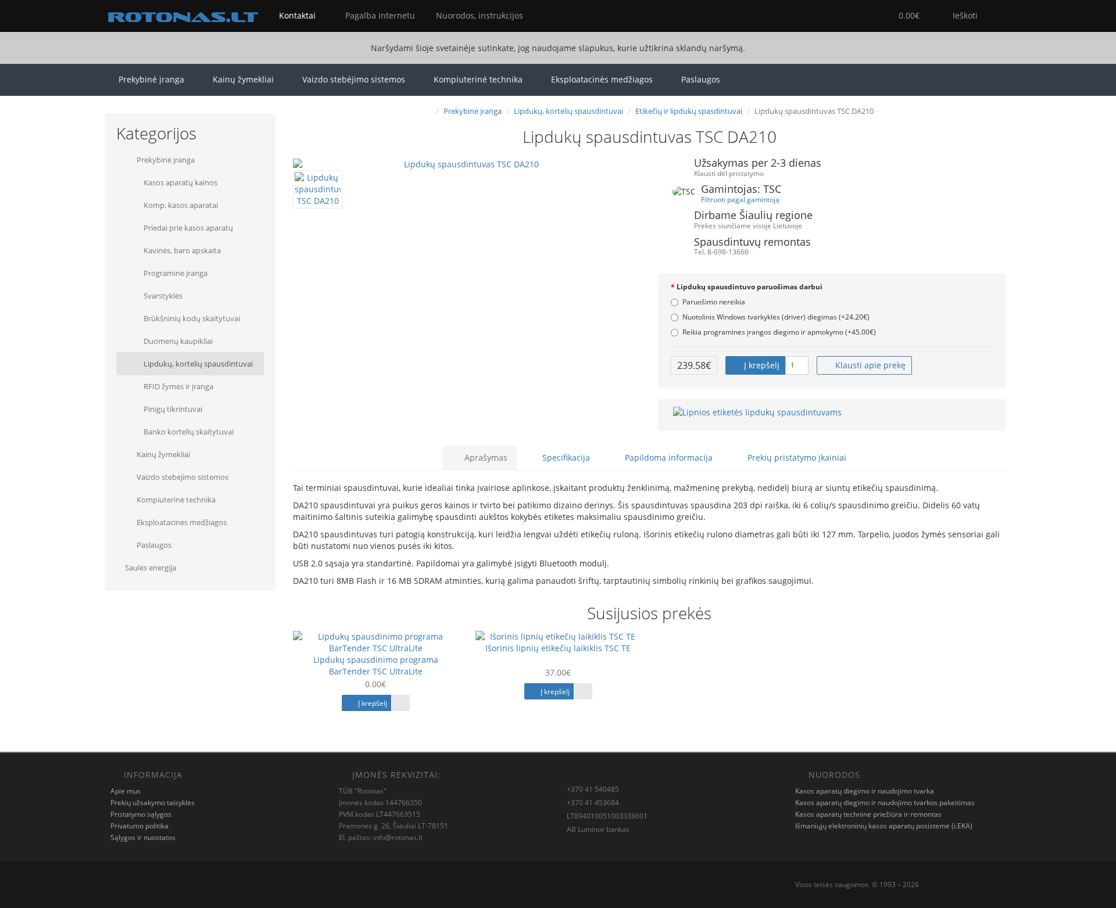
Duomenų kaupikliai (177, 341)
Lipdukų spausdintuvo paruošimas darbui (749, 287)
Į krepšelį (760, 365)
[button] (901, 16)
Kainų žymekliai (243, 79)
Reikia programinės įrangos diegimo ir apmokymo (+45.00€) (779, 332)
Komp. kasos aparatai (180, 205)
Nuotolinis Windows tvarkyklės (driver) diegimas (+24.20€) (776, 317)
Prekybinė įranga (151, 79)
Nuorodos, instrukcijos (478, 15)
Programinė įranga (175, 273)
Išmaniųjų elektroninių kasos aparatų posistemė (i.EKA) (883, 826)
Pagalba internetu (379, 15)
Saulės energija (150, 567)
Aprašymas (484, 457)
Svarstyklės (162, 295)
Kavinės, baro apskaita (181, 250)
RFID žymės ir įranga (177, 386)
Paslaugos (700, 79)
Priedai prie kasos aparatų (187, 227)
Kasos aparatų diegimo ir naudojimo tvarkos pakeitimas (885, 802)
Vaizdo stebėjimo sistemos (353, 79)
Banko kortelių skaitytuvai (188, 431)
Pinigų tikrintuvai (172, 409)
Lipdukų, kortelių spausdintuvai (197, 363)
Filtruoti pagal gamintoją (740, 199)
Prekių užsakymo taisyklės (152, 802)
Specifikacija (565, 457)
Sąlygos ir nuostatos (143, 837)
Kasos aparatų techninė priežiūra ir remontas (868, 814)
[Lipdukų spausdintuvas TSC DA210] (467, 164)
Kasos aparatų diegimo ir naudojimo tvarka (864, 791)
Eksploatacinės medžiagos (602, 79)
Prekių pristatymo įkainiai (795, 457)
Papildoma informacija (668, 457)
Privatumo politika (139, 826)
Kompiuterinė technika (478, 79)
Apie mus (125, 791)
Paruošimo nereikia (713, 302)
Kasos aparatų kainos (179, 182)
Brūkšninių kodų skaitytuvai (191, 318)
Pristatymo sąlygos (140, 814)
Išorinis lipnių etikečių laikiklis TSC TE (558, 648)
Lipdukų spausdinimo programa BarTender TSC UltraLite (375, 665)
